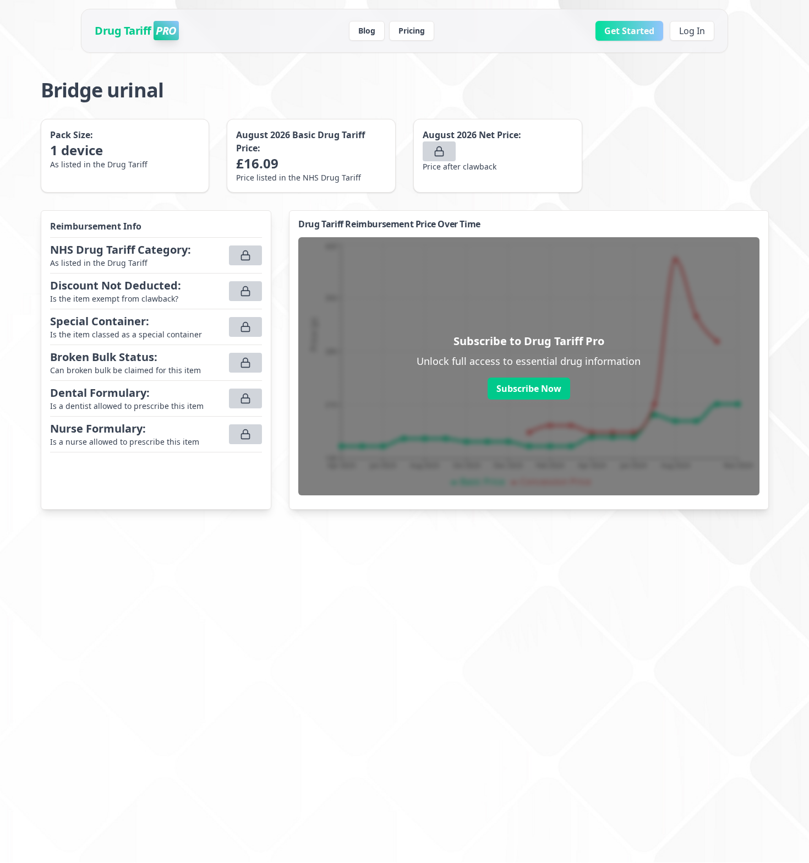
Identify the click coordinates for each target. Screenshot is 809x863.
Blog (366, 30)
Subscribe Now (528, 389)
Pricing (411, 30)
